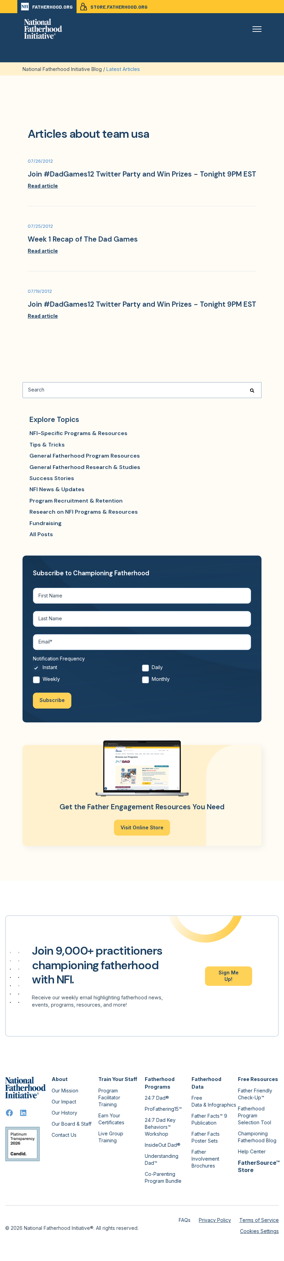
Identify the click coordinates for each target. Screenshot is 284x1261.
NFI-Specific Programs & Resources (78, 433)
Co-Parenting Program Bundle (163, 1177)
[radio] (87, 669)
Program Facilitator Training (109, 1097)
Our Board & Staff (71, 1124)
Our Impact (64, 1102)
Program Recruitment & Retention (76, 500)
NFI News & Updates (57, 489)
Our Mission (65, 1090)
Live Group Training (110, 1137)
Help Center (252, 1151)
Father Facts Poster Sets (206, 1137)
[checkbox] (142, 675)
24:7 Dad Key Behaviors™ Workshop (160, 1127)
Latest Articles (123, 69)
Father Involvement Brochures (205, 1159)
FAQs (184, 1220)
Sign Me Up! (229, 976)
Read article (43, 186)
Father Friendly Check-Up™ (255, 1094)
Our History (64, 1113)
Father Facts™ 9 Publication (209, 1119)
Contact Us (64, 1135)
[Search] (252, 390)
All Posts (41, 534)
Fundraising (45, 523)
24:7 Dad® (157, 1098)
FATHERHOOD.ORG (52, 7)
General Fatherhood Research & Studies (84, 467)
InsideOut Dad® (162, 1145)
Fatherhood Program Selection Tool (254, 1115)
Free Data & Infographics (214, 1101)
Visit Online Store (142, 827)
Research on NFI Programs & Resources (83, 511)
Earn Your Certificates (111, 1119)
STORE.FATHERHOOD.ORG (119, 7)
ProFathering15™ (163, 1109)
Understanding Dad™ (161, 1159)
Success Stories (51, 478)
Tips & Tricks (47, 444)
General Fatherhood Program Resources (84, 455)
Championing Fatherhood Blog (257, 1137)
